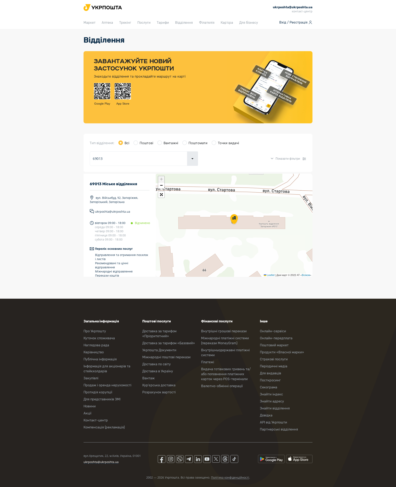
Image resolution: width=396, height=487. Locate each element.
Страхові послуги (274, 359)
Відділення (184, 23)
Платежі (207, 362)
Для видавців (270, 373)
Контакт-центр (96, 420)
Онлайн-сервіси (273, 331)
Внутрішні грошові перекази (224, 331)
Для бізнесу (248, 23)
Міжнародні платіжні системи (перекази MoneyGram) (225, 340)
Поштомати (198, 143)
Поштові (146, 143)
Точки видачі (228, 143)
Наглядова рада (96, 345)
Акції (87, 413)
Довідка (266, 415)
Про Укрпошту (95, 331)
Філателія (206, 23)
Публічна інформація (100, 359)
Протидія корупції (98, 392)
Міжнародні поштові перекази (166, 357)
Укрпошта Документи (159, 350)
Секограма (268, 387)
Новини (90, 406)
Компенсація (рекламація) (104, 427)
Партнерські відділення (279, 429)
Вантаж (148, 378)
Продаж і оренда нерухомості (107, 385)
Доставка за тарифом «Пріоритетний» (159, 333)
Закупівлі (91, 378)
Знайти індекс (271, 394)
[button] (234, 219)
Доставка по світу (156, 364)
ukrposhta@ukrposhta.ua (112, 211)
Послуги (144, 23)
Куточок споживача (99, 338)
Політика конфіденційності (230, 477)
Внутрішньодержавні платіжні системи (225, 352)
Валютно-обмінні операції (222, 386)
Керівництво (94, 352)
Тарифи (163, 23)
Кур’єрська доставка (159, 385)
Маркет (89, 23)
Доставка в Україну (157, 371)
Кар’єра (227, 23)
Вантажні (171, 143)
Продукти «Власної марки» (282, 352)
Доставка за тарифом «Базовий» (168, 343)
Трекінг (125, 23)
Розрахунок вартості (159, 392)
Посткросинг (270, 380)
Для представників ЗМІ (102, 399)
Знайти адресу (272, 401)
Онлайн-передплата (276, 338)
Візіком (306, 275)
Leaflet (270, 275)
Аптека (107, 23)
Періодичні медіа (273, 366)
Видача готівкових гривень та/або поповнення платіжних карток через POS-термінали (226, 374)
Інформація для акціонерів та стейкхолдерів (107, 368)
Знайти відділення (275, 408)
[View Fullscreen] (161, 194)
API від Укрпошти (273, 422)
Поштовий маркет (274, 345)
